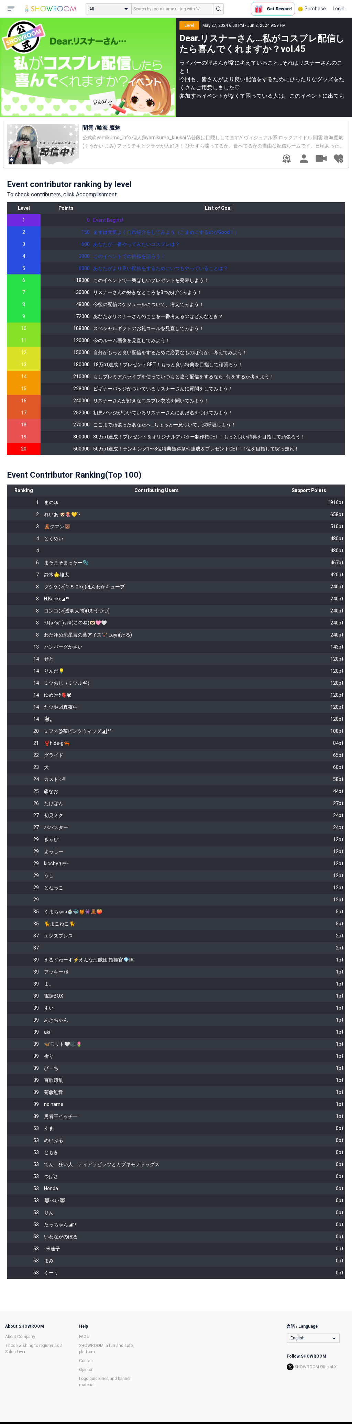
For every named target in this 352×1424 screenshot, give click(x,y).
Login (338, 8)
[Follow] (338, 158)
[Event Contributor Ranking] (286, 159)
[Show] (321, 158)
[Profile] (303, 158)
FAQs (84, 1336)
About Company (20, 1336)
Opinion (86, 1369)
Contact (86, 1360)
